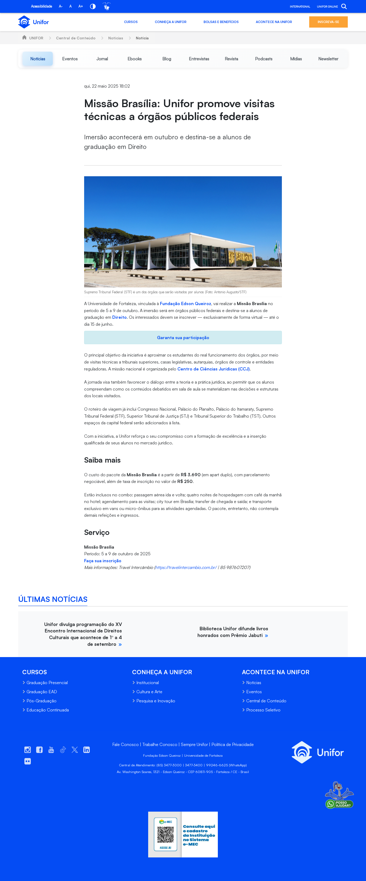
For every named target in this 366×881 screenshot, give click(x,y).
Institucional (147, 682)
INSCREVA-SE (328, 22)
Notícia (142, 38)
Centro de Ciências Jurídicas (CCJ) (213, 369)
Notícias (115, 38)
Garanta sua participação (183, 337)
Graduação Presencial (47, 682)
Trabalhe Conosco (159, 744)
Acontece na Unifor (274, 22)
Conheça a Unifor (170, 22)
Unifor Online (327, 6)
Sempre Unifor (194, 744)
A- (60, 6)
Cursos (131, 22)
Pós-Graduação (42, 700)
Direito (119, 317)
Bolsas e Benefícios (221, 22)
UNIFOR (36, 38)
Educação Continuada (48, 710)
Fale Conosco (125, 744)
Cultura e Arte (149, 691)
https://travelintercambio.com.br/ (185, 567)
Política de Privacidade (232, 744)
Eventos (254, 691)
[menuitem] (38, 59)
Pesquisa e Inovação (155, 700)
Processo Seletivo (263, 710)
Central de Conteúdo (75, 38)
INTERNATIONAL (300, 6)
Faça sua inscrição (102, 560)
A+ (81, 6)
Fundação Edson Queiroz (185, 303)
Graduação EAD (42, 691)
